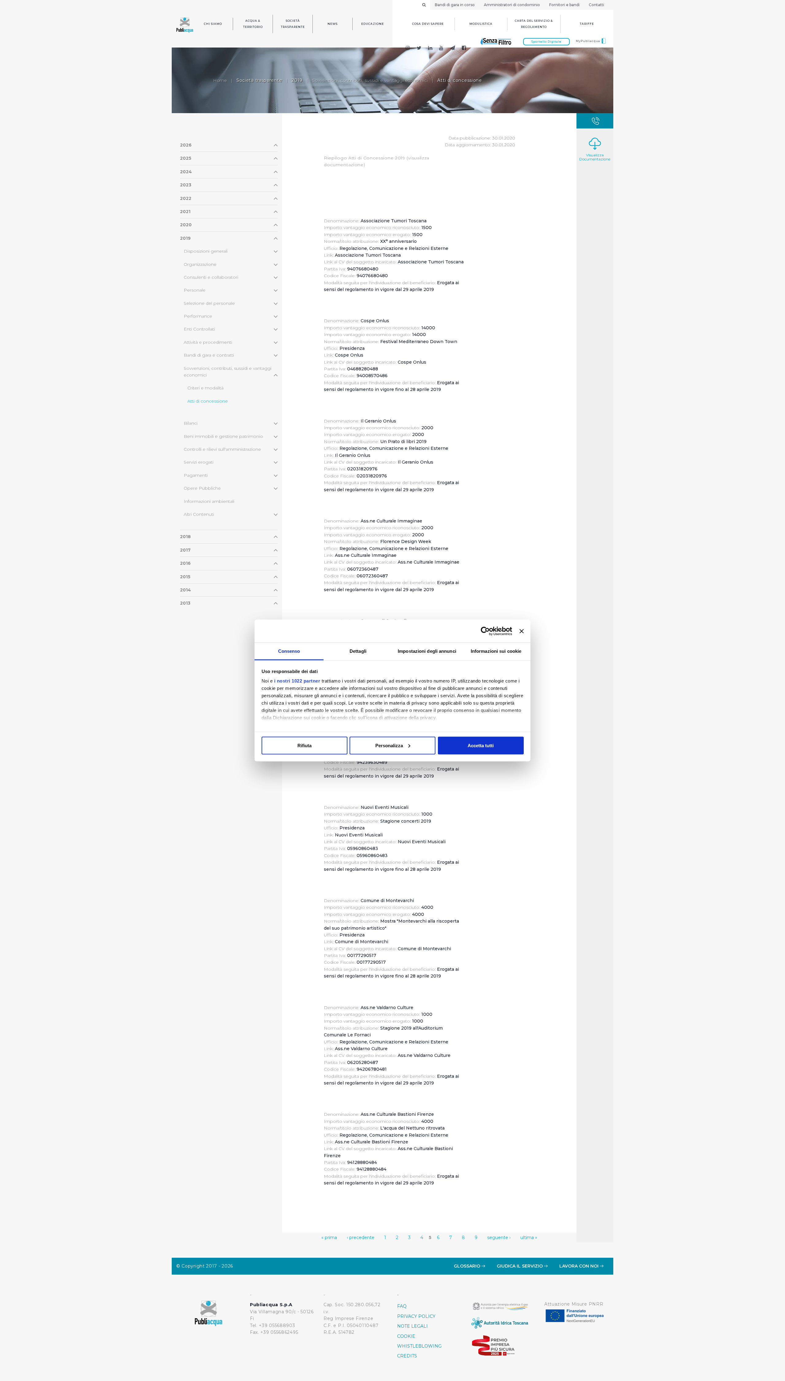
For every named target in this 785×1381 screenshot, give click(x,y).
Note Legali (412, 1326)
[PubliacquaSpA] (466, 48)
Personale (194, 290)
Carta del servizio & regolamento (534, 24)
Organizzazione (200, 264)
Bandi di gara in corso (455, 4)
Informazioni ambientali (209, 501)
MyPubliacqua (588, 41)
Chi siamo (213, 23)
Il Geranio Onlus (352, 455)
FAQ (402, 1306)
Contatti (596, 4)
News (332, 23)
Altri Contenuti (199, 514)
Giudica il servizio (520, 1266)
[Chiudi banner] (521, 631)
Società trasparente (293, 24)
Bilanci (190, 423)
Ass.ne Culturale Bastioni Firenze (371, 1142)
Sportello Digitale (546, 41)
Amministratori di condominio (512, 4)
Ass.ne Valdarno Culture (361, 1048)
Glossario (467, 1266)
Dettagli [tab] (358, 651)
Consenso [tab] (289, 651)
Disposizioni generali (206, 251)
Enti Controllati (199, 329)
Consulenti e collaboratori (211, 277)
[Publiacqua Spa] (430, 48)
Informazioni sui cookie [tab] (496, 651)
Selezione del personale (209, 303)
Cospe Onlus (349, 355)
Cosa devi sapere (428, 23)
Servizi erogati (198, 462)
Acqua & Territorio (253, 24)
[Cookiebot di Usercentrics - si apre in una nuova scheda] (485, 631)
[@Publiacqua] (408, 48)
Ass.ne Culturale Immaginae (365, 555)
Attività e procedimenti (208, 342)
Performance (198, 316)
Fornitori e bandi (564, 4)
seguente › (499, 1237)
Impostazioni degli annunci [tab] (427, 651)
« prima (329, 1237)
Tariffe (587, 23)
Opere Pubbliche (202, 488)
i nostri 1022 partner (297, 680)
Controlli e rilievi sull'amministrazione (222, 449)
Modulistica (480, 23)
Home (220, 80)
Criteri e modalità (205, 388)
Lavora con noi (579, 1266)
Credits (407, 1356)
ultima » (528, 1237)
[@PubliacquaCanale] (452, 48)
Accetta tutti (481, 745)
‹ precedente (360, 1237)
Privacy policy (416, 1316)
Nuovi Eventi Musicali (359, 835)
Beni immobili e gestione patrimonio (223, 436)
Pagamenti (196, 475)
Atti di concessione (207, 401)
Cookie (406, 1336)
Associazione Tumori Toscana (368, 255)
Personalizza (389, 745)
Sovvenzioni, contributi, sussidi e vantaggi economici (370, 80)
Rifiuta (304, 745)
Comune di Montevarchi (361, 941)
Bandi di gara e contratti (209, 355)
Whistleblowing (419, 1346)
